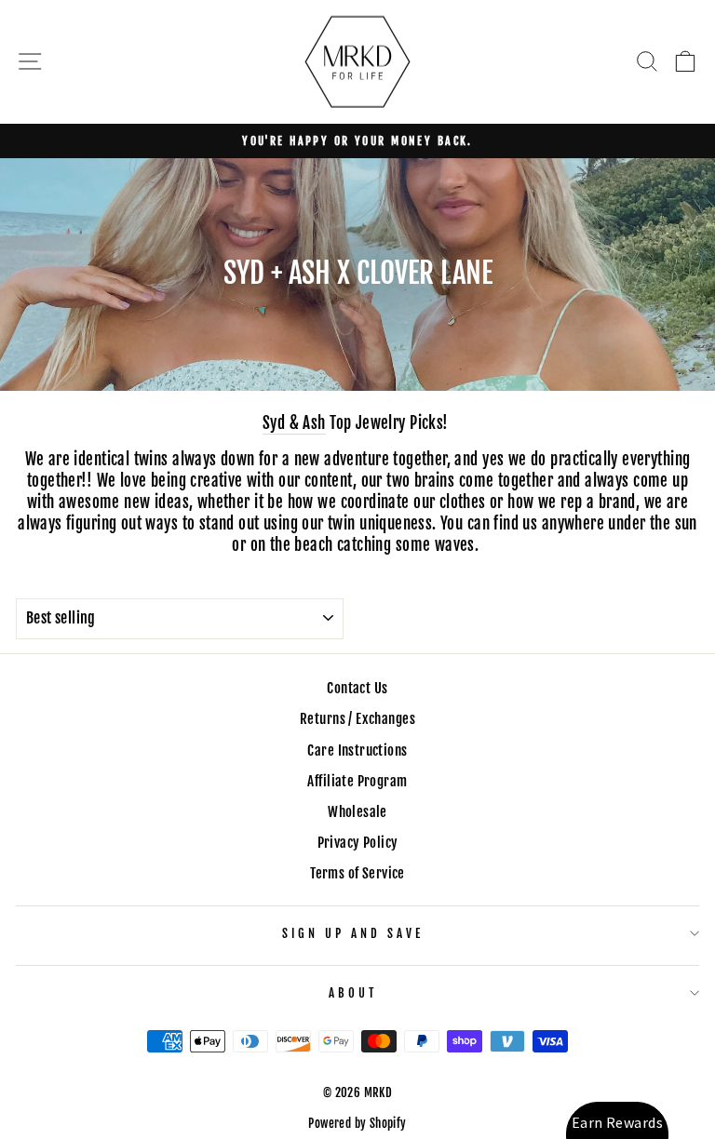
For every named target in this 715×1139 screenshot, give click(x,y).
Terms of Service (357, 873)
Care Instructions (357, 750)
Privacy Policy (357, 842)
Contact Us (357, 688)
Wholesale (357, 812)
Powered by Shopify (357, 1123)
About (353, 992)
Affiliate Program (357, 781)
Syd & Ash (294, 423)
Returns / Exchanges (357, 719)
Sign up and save (353, 933)
